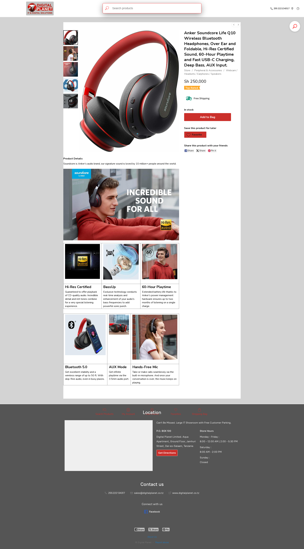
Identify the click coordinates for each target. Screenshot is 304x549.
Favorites (176, 414)
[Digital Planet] (40, 8)
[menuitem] (234, 24)
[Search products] (107, 8)
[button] (195, 134)
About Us (152, 537)
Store (187, 70)
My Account (128, 414)
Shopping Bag (199, 414)
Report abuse (162, 542)
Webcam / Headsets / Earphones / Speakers (210, 72)
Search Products (104, 414)
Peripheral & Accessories (208, 70)
